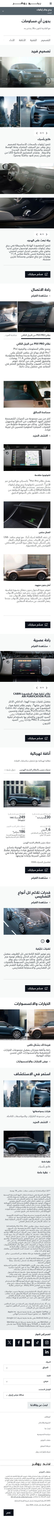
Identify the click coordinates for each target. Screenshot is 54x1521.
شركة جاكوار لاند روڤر (43, 1452)
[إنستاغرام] (46, 1342)
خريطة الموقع (45, 1446)
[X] (9, 1342)
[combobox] (27, 1368)
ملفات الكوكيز (45, 1440)
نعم (8, 1512)
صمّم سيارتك (35, 274)
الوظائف (47, 1417)
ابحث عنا (47, 1429)
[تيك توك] (37, 1342)
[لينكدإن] (46, 1352)
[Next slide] (36, 133)
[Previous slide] (46, 133)
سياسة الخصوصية (43, 1434)
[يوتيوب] (28, 1342)
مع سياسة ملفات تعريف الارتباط (21, 1497)
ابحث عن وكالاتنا (39, 1405)
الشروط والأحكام (44, 1423)
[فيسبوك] (18, 1342)
